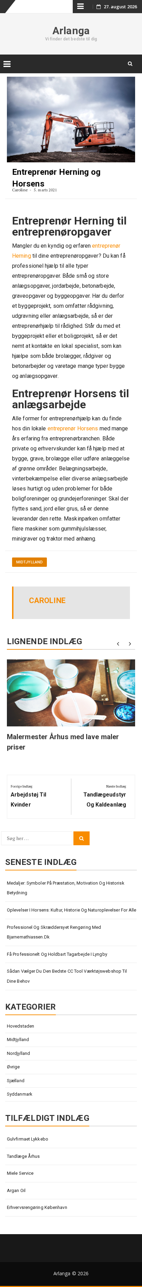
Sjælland (15, 1080)
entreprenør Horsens (73, 428)
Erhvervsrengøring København (37, 1207)
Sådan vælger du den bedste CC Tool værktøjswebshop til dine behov (67, 976)
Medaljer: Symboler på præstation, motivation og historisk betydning (65, 888)
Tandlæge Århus (23, 1156)
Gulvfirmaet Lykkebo (27, 1139)
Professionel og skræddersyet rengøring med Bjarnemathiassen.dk (54, 932)
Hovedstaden (20, 1026)
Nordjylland (18, 1053)
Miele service (20, 1173)
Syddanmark (19, 1094)
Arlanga (71, 31)
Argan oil (16, 1190)
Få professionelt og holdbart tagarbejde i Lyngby (57, 954)
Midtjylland (29, 562)
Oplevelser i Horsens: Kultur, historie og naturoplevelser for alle (71, 910)
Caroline (20, 189)
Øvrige (13, 1066)
